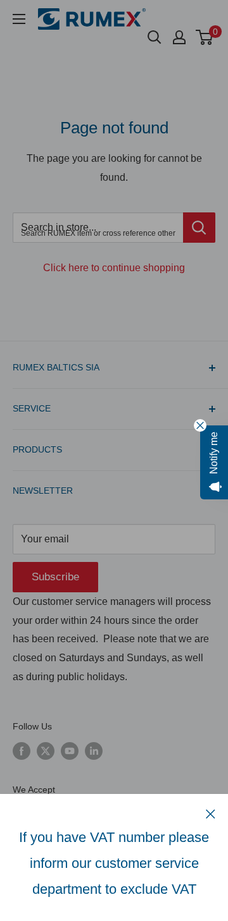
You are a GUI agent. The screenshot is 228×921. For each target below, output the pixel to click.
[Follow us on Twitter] (45, 751)
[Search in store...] (199, 227)
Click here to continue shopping (114, 267)
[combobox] (98, 227)
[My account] (179, 37)
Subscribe (55, 577)
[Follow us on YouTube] (70, 751)
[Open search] (155, 37)
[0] (205, 37)
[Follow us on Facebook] (21, 751)
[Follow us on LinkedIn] (94, 751)
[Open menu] (19, 19)
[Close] (210, 813)
